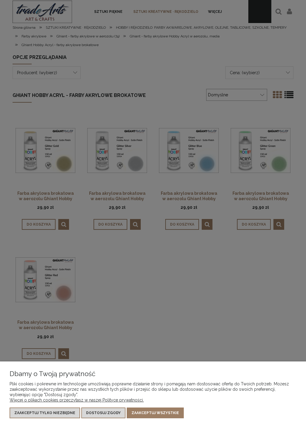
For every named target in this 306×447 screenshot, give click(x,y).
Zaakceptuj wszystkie (155, 413)
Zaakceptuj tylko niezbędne (44, 413)
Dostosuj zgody (103, 413)
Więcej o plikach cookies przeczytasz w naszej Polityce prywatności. (77, 400)
